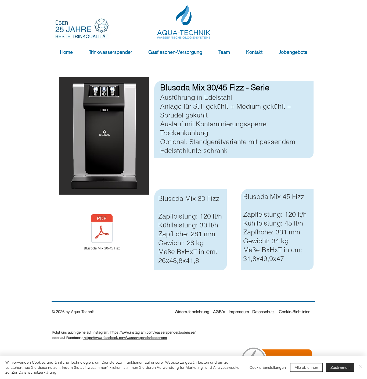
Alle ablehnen (306, 367)
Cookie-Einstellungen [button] (268, 367)
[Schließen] (360, 367)
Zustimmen (340, 367)
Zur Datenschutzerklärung (34, 372)
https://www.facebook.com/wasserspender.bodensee (125, 337)
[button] (110, 52)
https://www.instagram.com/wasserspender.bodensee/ (153, 332)
